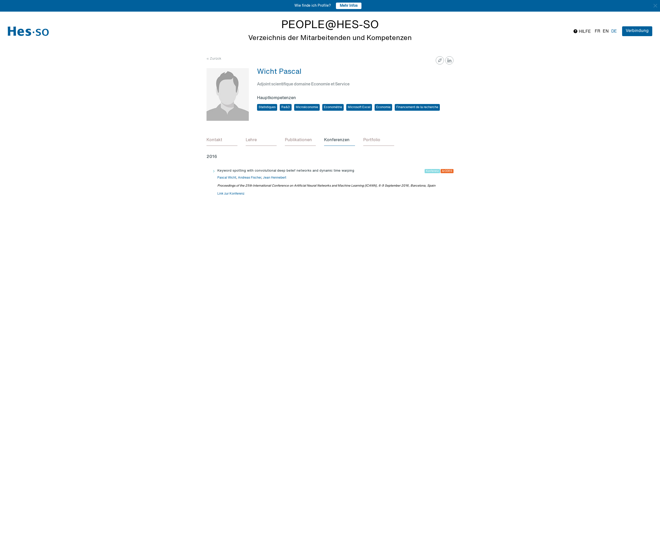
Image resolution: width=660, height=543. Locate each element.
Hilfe (584, 32)
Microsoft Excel (359, 107)
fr (597, 31)
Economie (383, 107)
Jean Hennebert (274, 177)
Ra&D (285, 107)
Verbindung (637, 31)
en (606, 31)
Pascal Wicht (226, 177)
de (614, 31)
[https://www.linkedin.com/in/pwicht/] (449, 60)
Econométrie (333, 107)
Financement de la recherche (417, 107)
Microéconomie (307, 107)
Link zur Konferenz (230, 193)
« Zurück (214, 58)
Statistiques (267, 107)
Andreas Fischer (249, 177)
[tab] (222, 140)
